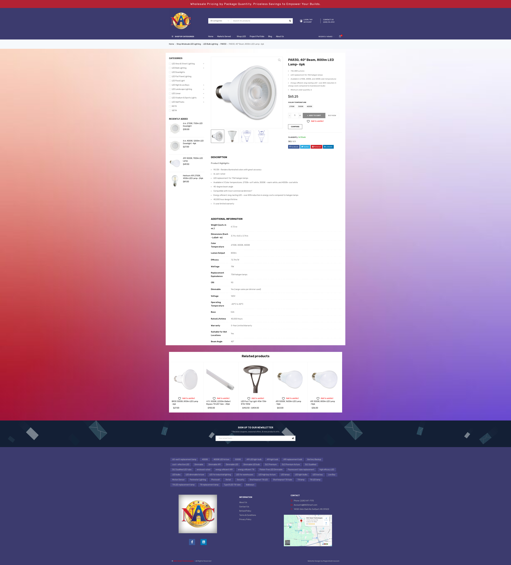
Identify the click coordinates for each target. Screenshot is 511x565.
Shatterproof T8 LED (259, 480)
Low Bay (331, 475)
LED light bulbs (301, 475)
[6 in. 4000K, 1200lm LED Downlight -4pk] (175, 146)
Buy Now (332, 115)
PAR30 (223, 44)
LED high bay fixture (267, 475)
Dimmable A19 (215, 464)
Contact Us (244, 507)
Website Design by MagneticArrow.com (323, 561)
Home (171, 44)
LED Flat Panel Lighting (181, 76)
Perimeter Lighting (198, 480)
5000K (238, 459)
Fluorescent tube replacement (301, 469)
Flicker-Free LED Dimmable (271, 469)
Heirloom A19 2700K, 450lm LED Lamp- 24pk (193, 177)
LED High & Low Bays (180, 85)
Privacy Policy (245, 519)
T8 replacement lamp (209, 485)
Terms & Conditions (247, 515)
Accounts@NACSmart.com (305, 505)
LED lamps (285, 475)
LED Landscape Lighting (182, 89)
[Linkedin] (204, 542)
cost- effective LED (180, 464)
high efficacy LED (327, 469)
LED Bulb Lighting (210, 44)
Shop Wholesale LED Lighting (189, 44)
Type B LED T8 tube (232, 485)
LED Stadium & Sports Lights (184, 98)
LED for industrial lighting (220, 475)
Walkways (250, 485)
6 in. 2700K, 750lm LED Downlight (193, 124)
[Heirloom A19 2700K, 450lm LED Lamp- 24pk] (175, 181)
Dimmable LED (232, 464)
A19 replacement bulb (292, 459)
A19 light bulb (272, 459)
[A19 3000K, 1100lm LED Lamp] (175, 163)
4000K (309, 106)
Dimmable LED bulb (252, 464)
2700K (291, 106)
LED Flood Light (178, 81)
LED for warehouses (244, 475)
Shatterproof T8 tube (282, 480)
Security (240, 480)
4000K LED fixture (221, 459)
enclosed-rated (203, 469)
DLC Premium (271, 464)
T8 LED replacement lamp (183, 485)
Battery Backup (314, 459)
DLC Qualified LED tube (181, 469)
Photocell (215, 480)
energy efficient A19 (224, 469)
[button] (279, 60)
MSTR (174, 106)
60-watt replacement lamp (184, 459)
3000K (300, 106)
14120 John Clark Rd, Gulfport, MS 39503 (311, 509)
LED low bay (318, 475)
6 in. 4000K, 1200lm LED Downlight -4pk (193, 142)
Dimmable (199, 464)
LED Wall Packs (178, 102)
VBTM (174, 110)
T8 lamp (300, 480)
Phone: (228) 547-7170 (304, 501)
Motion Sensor (178, 480)
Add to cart (315, 115)
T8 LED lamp (315, 480)
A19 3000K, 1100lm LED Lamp (193, 159)
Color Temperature (297, 102)
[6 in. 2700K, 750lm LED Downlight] (175, 128)
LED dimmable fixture (195, 475)
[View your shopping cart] (340, 36)
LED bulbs (176, 475)
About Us (243, 502)
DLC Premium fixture (291, 464)
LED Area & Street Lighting (183, 64)
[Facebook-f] (192, 542)
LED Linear (176, 93)
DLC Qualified (310, 464)
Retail (228, 480)
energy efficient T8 (246, 469)
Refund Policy (245, 511)
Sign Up (292, 438)
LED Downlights (178, 72)
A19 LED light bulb (254, 459)
